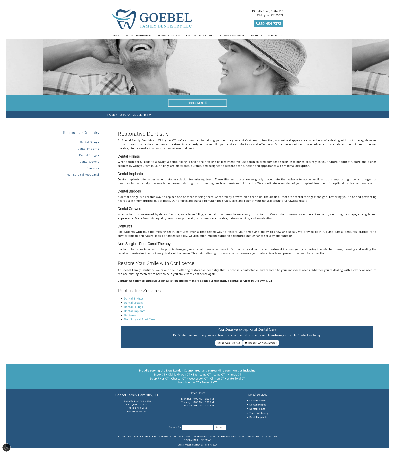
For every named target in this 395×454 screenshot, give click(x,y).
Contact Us (275, 35)
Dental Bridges (134, 298)
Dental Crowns (133, 302)
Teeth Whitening (258, 412)
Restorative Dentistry (200, 35)
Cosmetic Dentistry (232, 35)
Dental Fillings (133, 307)
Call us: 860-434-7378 (229, 342)
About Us (256, 35)
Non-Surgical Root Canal (140, 319)
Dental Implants (134, 311)
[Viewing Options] (6, 447)
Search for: (175, 427)
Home (116, 35)
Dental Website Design (188, 444)
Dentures (130, 315)
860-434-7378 (269, 23)
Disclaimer (191, 439)
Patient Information (139, 35)
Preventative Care (169, 35)
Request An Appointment (262, 342)
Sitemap (206, 439)
